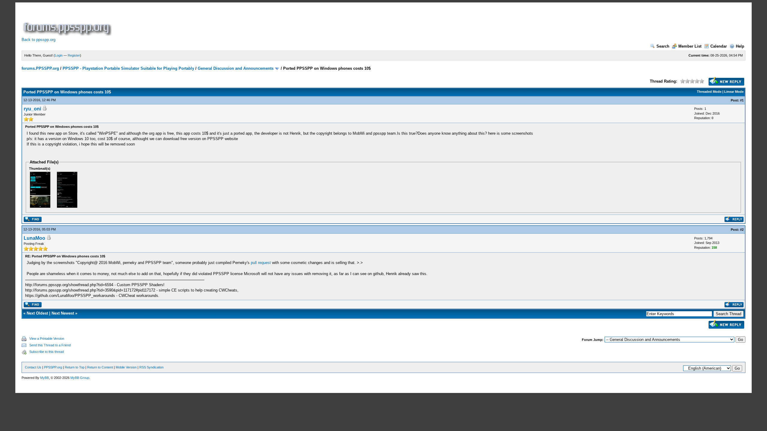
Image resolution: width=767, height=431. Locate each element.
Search (662, 46)
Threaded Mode (709, 91)
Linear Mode (734, 91)
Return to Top (74, 367)
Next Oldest (37, 313)
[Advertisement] (222, 22)
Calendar (718, 46)
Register (74, 55)
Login (59, 55)
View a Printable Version (46, 338)
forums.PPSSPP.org (40, 68)
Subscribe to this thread (46, 351)
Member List (689, 46)
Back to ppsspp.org (38, 39)
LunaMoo (34, 238)
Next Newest (63, 313)
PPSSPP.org (53, 367)
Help (740, 46)
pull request (261, 262)
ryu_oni (32, 108)
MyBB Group (79, 378)
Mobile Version (126, 367)
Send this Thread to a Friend (50, 345)
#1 (742, 100)
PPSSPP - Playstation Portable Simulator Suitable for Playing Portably (128, 68)
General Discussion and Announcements (236, 68)
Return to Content (100, 367)
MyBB (44, 378)
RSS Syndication (151, 367)
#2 (742, 229)
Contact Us (33, 367)
